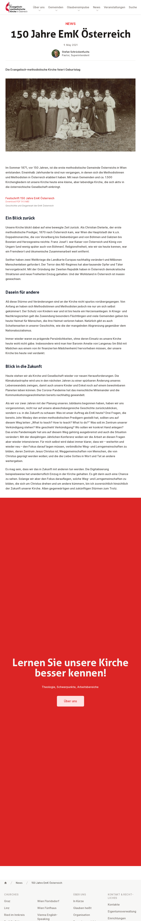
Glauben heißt (82, 908)
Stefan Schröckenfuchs (75, 51)
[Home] (5, 883)
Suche (133, 7)
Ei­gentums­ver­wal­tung (122, 911)
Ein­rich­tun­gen (117, 918)
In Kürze (78, 901)
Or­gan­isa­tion (81, 915)
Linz (6, 908)
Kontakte (114, 904)
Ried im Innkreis (14, 915)
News (19, 882)
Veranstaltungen (114, 7)
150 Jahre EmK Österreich (46, 882)
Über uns (70, 701)
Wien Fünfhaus (46, 908)
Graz (7, 901)
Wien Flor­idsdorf (48, 901)
